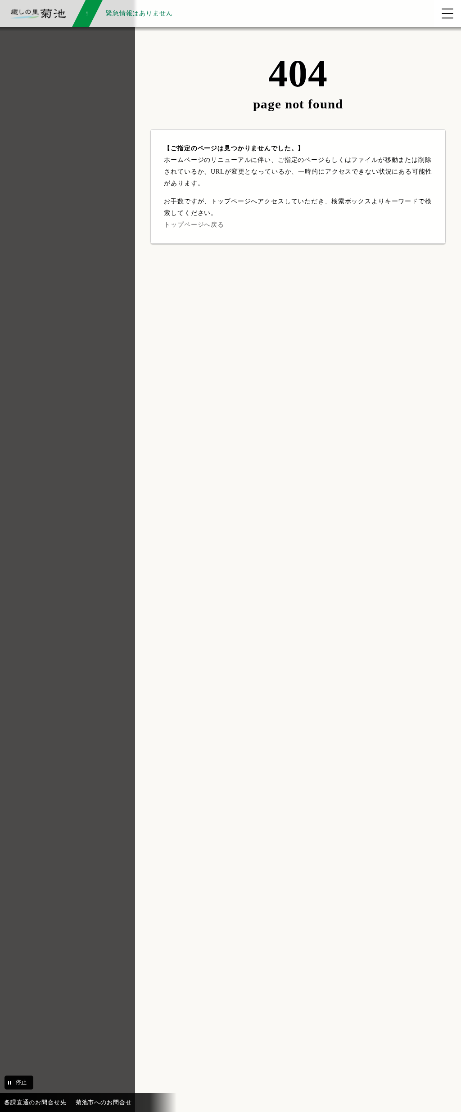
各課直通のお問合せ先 (35, 1102)
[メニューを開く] (447, 13)
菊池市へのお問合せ (104, 1102)
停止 (21, 1082)
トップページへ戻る (194, 224)
